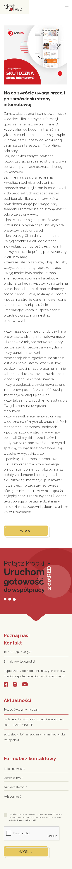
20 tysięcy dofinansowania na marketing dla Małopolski (34, 737)
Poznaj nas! (17, 635)
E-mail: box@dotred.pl (19, 661)
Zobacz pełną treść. (27, 820)
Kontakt (13, 643)
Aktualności (17, 700)
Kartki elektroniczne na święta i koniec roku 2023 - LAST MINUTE (34, 722)
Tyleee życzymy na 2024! (22, 709)
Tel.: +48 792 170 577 (18, 652)
